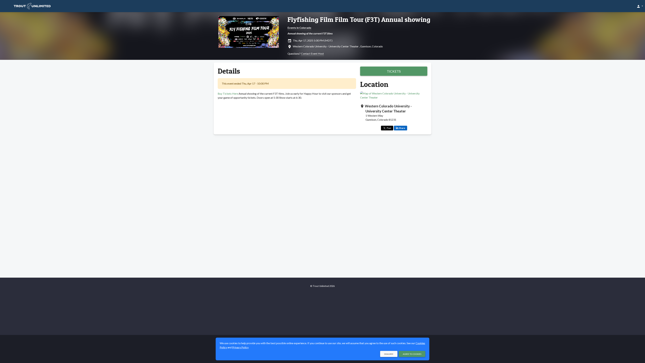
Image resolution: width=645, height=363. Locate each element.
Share (402, 128)
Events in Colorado (299, 27)
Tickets (394, 71)
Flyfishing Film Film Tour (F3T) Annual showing (359, 19)
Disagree (388, 354)
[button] (639, 6)
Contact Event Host (312, 53)
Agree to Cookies (412, 354)
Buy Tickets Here (228, 93)
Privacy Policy (240, 347)
